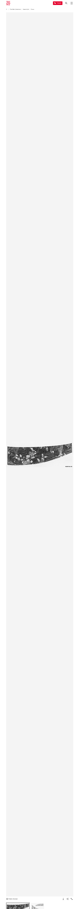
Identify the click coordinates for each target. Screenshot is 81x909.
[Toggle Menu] (71, 3)
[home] (7, 9)
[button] (39, 454)
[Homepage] (8, 3)
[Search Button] (66, 3)
